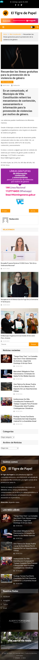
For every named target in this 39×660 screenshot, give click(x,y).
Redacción (16, 85)
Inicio (24, 658)
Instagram (6, 600)
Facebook (6, 597)
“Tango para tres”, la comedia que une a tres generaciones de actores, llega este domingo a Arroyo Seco (25, 359)
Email (5, 608)
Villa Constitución (7, 82)
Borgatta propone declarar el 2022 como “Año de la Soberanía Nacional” (18, 264)
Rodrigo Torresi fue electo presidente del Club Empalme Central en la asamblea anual (25, 419)
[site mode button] (33, 27)
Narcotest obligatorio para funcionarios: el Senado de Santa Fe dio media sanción (24, 373)
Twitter (5, 604)
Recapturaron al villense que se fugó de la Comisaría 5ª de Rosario (19, 301)
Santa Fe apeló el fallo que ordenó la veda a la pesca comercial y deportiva (7, 211)
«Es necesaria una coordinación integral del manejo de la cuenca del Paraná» (34, 211)
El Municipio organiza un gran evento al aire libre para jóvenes (18, 337)
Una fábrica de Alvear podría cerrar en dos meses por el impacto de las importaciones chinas (25, 387)
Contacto (17, 658)
